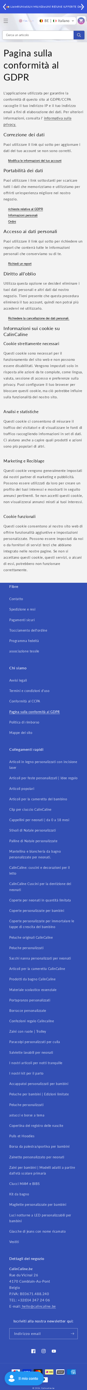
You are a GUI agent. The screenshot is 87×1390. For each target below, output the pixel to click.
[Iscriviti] (72, 1333)
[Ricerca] (79, 35)
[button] (6, 21)
